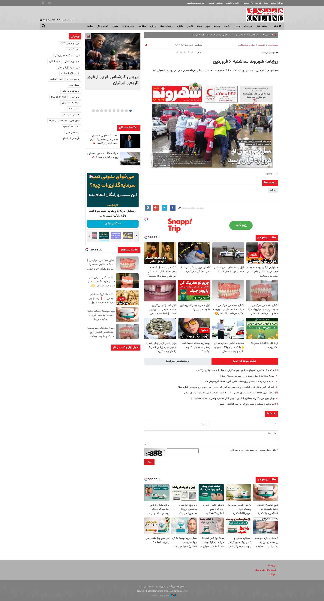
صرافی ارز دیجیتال (71, 103)
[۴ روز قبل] (130, 467)
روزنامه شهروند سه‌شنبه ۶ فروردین (245, 61)
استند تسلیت (56, 79)
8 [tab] (101, 111)
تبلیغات (272, 574)
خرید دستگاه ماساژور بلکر (67, 55)
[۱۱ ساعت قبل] (130, 141)
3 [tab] (122, 111)
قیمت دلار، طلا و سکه (265, 570)
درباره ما (272, 565)
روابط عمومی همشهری (196, 3)
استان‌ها (142, 26)
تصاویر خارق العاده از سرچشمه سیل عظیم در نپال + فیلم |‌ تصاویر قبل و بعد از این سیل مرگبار (229, 393)
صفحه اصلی (273, 45)
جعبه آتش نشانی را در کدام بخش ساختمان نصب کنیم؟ (102, 445)
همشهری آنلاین (263, 14)
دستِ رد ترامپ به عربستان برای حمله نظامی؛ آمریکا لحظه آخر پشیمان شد (239, 381)
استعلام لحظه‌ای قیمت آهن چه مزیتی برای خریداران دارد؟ (103, 463)
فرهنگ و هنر (166, 26)
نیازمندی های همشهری (251, 3)
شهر (208, 26)
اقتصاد (227, 26)
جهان (237, 26)
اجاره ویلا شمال (72, 61)
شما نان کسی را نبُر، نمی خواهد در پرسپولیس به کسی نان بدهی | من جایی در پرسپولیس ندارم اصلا (226, 387)
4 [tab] (118, 111)
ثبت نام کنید (113, 223)
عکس (115, 26)
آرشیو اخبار (261, 26)
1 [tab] (130, 111)
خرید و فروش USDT (70, 44)
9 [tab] (97, 111)
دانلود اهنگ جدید (71, 127)
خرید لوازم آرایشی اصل (69, 67)
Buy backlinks (58, 97)
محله (199, 26)
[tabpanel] (112, 61)
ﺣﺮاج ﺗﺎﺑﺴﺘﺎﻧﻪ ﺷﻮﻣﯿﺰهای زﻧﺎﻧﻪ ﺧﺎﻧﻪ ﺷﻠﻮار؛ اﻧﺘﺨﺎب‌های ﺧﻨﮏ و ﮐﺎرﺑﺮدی (102, 375)
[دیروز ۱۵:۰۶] (130, 361)
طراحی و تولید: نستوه (161, 595)
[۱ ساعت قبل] (112, 51)
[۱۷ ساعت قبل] (130, 158)
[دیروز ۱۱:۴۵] (130, 378)
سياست (248, 26)
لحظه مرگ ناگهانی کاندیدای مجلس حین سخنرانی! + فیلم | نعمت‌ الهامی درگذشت (235, 370)
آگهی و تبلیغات (232, 3)
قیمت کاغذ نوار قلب (108, 355)
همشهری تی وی (216, 3)
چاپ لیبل (75, 97)
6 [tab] (109, 111)
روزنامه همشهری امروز (273, 3)
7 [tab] (105, 111)
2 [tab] (126, 111)
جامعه (217, 26)
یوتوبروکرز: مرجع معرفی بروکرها (64, 121)
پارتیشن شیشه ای (71, 115)
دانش (180, 26)
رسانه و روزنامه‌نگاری (246, 45)
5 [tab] (114, 111)
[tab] (244, 361)
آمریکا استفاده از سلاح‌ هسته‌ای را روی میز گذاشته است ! (247, 376)
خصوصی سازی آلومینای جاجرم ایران (103, 481)
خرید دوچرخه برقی (71, 91)
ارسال (149, 462)
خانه (276, 26)
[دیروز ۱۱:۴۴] (130, 396)
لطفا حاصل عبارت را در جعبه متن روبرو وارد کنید (254, 450)
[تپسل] (146, 219)
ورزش (153, 26)
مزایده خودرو (73, 79)
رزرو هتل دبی (73, 132)
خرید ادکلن (54, 61)
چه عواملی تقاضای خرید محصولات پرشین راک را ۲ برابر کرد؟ (102, 410)
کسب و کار (103, 26)
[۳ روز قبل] (130, 431)
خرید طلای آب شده (70, 73)
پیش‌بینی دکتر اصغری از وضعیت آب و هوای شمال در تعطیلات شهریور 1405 (102, 500)
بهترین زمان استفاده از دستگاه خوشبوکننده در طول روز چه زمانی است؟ (102, 394)
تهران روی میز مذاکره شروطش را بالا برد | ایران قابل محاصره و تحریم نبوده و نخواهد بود (232, 398)
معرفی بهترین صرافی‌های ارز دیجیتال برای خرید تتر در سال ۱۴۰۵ (104, 429)
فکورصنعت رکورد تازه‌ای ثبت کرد (103, 514)
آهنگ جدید (74, 85)
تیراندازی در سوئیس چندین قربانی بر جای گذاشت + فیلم (247, 404)
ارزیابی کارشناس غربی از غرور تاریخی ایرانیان (113, 80)
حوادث (90, 26)
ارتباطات (261, 45)
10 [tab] (93, 111)
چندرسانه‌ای (128, 26)
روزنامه (273, 190)
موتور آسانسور (73, 50)
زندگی (190, 26)
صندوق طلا (74, 109)
